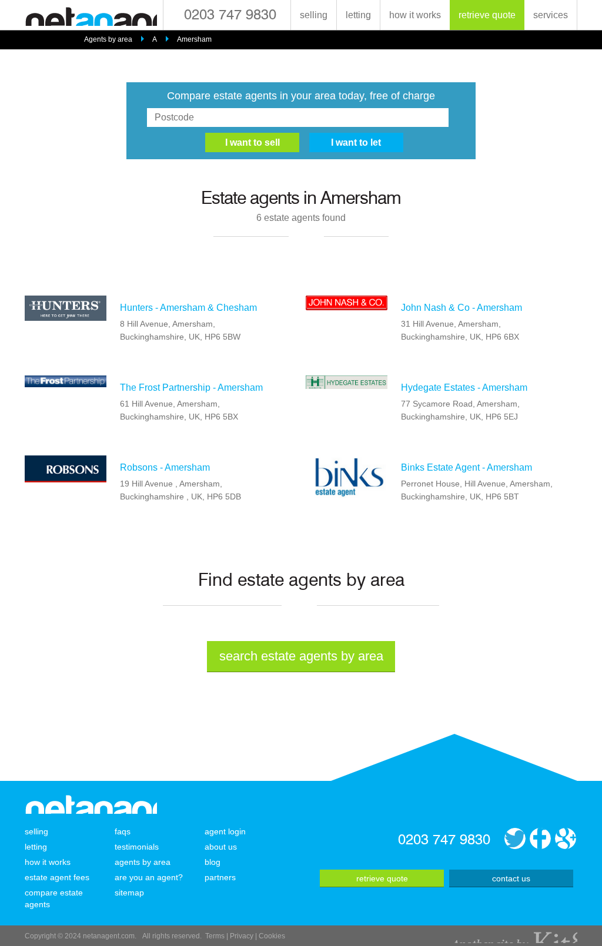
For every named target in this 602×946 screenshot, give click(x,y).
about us (221, 846)
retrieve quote (487, 15)
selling (313, 15)
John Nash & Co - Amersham (461, 308)
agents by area (142, 862)
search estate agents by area (301, 656)
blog (212, 862)
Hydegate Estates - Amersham (464, 388)
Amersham (194, 39)
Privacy (241, 936)
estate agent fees (57, 877)
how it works (415, 15)
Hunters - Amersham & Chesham (188, 308)
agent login (225, 831)
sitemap (129, 892)
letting (358, 15)
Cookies (272, 936)
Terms (215, 936)
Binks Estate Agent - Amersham (466, 467)
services (550, 15)
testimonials (137, 846)
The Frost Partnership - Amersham (191, 388)
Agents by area (108, 39)
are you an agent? (149, 877)
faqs (123, 831)
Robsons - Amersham (165, 467)
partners (220, 877)
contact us (511, 878)
